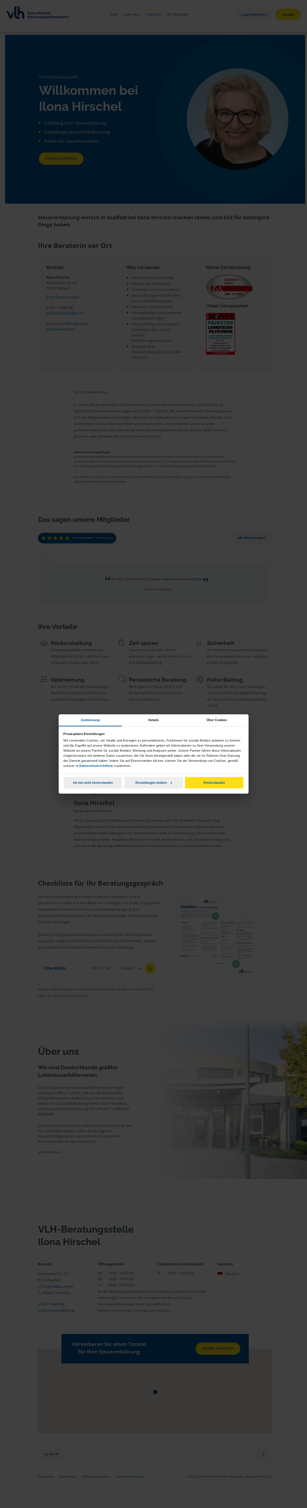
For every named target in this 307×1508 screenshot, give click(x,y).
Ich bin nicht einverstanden (93, 782)
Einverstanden (214, 782)
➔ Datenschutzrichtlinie (94, 766)
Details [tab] (153, 720)
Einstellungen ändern (151, 782)
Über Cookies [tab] (217, 720)
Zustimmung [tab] (90, 720)
